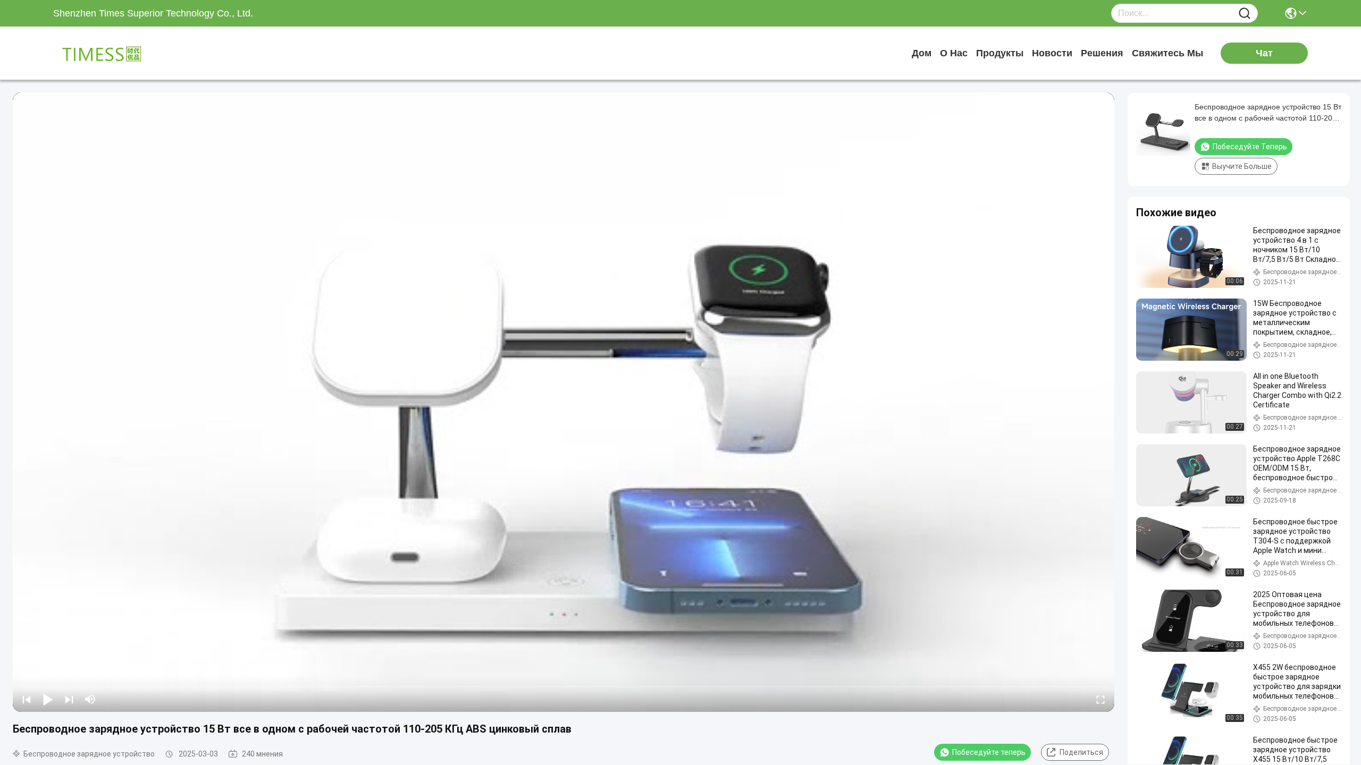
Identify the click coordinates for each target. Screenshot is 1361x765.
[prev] (26, 699)
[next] (69, 699)
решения (1102, 53)
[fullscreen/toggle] (1100, 699)
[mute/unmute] (90, 699)
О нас (954, 53)
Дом (921, 53)
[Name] (1244, 13)
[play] (563, 402)
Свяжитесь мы (1167, 53)
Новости (1052, 53)
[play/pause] (47, 699)
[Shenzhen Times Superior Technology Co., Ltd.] (111, 53)
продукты (999, 53)
